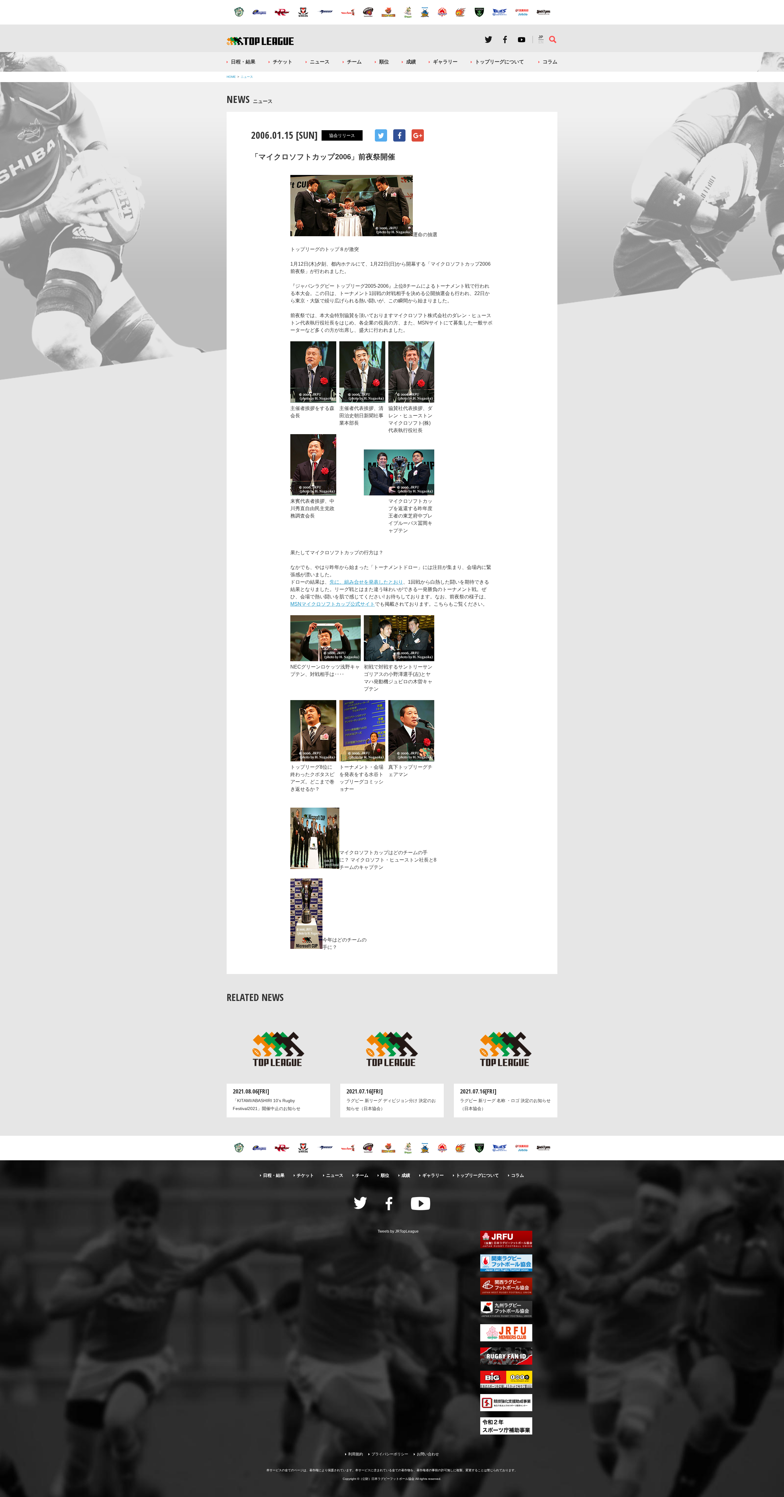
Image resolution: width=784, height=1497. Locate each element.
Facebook (505, 39)
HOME (231, 76)
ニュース (320, 61)
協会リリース (342, 135)
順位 (384, 61)
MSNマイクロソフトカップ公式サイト (332, 604)
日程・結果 (243, 61)
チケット (282, 61)
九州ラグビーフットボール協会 (506, 1309)
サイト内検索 (553, 39)
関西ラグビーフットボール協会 (506, 1286)
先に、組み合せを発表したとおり (366, 582)
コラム (550, 61)
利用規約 (355, 1454)
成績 (411, 61)
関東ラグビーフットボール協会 (506, 1263)
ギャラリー (445, 61)
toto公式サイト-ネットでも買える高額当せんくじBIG (506, 1379)
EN (541, 42)
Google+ (418, 135)
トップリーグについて (499, 61)
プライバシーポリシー (389, 1454)
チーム (354, 61)
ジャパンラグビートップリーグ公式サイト (260, 41)
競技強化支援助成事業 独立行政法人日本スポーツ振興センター (506, 1402)
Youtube (521, 39)
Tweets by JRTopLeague (398, 1231)
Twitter (488, 39)
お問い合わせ (428, 1454)
